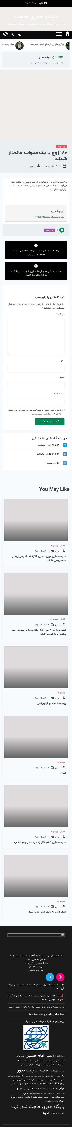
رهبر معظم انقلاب (44, 1083)
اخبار (62, 545)
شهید (12, 1083)
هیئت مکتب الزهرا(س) (33, 1097)
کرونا (46, 1113)
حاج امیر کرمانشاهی (57, 1071)
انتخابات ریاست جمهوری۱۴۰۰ (30, 1060)
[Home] (67, 34)
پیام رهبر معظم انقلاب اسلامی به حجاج (44, 1021)
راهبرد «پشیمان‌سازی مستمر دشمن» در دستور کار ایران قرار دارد (36, 986)
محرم (21, 1088)
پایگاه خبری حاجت (36, 17)
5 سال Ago (42, 551)
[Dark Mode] (19, 35)
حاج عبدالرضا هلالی (16, 1076)
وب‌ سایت (59, 393)
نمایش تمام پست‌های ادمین (49, 216)
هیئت (46, 1097)
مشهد (25, 1093)
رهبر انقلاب (58, 1083)
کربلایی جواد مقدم (57, 1113)
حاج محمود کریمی (57, 1080)
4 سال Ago (53, 166)
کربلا (14, 1107)
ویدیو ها (61, 146)
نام (62, 360)
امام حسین (35, 1055)
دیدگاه (60, 314)
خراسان (30, 1079)
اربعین (50, 1056)
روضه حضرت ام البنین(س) (51, 703)
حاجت (44, 1070)
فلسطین (54, 1089)
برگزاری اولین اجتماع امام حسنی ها (54, 44)
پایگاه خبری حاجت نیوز (42, 1106)
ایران (50, 1065)
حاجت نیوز (28, 1070)
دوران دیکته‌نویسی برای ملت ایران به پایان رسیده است (36, 1007)
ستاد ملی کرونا (30, 1083)
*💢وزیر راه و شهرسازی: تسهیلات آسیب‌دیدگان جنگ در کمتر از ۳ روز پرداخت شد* (36, 997)
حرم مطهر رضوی (42, 1080)
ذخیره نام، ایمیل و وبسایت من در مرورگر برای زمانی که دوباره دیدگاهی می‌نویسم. (34, 412)
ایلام (44, 1065)
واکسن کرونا (17, 1097)
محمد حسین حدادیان (56, 1093)
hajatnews (59, 1056)
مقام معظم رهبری (57, 1097)
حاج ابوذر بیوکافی (27, 1065)
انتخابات (50, 1060)
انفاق (63, 773)
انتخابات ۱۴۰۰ (58, 1064)
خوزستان (22, 1080)
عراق (61, 1089)
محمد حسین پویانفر (38, 1093)
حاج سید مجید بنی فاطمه (35, 1076)
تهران (38, 1065)
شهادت (20, 1083)
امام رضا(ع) (20, 1056)
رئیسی (15, 1080)
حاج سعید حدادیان (55, 1075)
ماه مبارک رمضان (36, 1089)
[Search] (12, 35)
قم (48, 1088)
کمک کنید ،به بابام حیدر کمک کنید (47, 912)
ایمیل (61, 377)
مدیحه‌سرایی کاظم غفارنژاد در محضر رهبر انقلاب (40, 842)
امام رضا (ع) (60, 1061)
